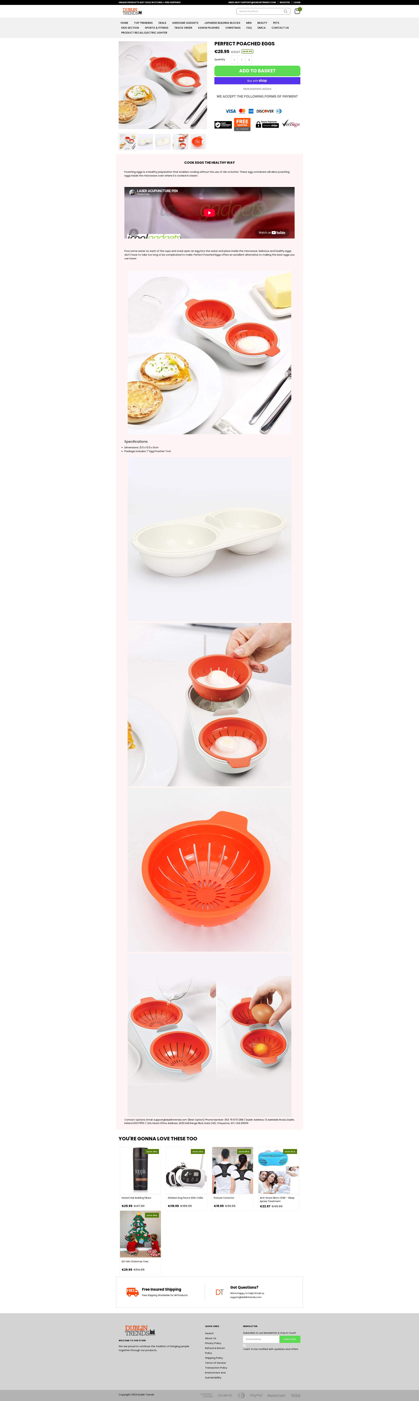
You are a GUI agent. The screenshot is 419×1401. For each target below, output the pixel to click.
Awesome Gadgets (185, 23)
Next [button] (203, 142)
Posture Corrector (224, 1197)
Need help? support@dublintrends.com (252, 2)
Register (285, 2)
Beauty (262, 23)
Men (249, 23)
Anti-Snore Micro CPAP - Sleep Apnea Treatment (277, 1199)
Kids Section (130, 28)
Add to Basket (257, 71)
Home (124, 23)
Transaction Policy (216, 1367)
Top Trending (143, 23)
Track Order (183, 28)
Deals (162, 23)
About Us (210, 1338)
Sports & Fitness (156, 28)
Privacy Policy (213, 1343)
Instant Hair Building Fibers (136, 1197)
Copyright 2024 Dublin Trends (136, 1394)
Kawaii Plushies (208, 28)
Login (297, 2)
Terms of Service (215, 1362)
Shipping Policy (214, 1358)
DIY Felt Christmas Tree (135, 1261)
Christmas (233, 28)
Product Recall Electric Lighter (144, 33)
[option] (127, 142)
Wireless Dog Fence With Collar (185, 1197)
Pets (276, 23)
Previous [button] (122, 142)
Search (209, 1333)
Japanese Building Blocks (222, 23)
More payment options (257, 88)
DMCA (262, 28)
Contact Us (280, 28)
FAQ (249, 28)
